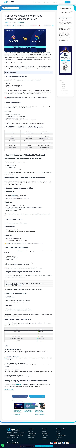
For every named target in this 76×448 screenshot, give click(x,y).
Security (63, 86)
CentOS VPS (18, 384)
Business (63, 82)
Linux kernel (21, 251)
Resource (54, 2)
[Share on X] (8, 25)
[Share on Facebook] (22, 25)
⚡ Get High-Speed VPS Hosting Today (44, 446)
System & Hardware (65, 90)
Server (48, 2)
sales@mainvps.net (14, 440)
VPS (44, 2)
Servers (63, 88)
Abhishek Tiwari (21, 22)
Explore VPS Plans (9, 389)
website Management (66, 92)
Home (34, 2)
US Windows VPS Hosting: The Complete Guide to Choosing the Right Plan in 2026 (65, 39)
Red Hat (14, 195)
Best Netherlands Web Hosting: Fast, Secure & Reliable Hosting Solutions (65, 23)
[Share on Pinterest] (35, 25)
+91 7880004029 (14, 437)
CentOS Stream (8, 358)
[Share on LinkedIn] (48, 25)
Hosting (38, 2)
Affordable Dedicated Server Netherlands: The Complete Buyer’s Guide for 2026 (64, 34)
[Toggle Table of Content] (50, 72)
